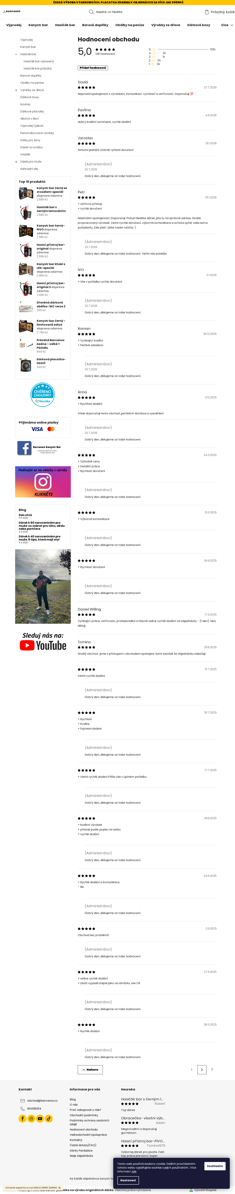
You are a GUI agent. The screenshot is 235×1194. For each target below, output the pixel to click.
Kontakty (76, 1140)
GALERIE (25, 154)
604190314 (34, 1109)
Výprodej (26, 40)
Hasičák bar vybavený (39, 61)
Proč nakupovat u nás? (85, 1110)
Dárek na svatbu (31, 147)
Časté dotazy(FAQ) (83, 1145)
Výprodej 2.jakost (31, 126)
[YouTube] (40, 1119)
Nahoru (92, 1070)
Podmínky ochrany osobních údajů (89, 1122)
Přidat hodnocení (93, 68)
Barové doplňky (30, 76)
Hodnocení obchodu (84, 1130)
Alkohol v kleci (29, 119)
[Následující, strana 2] (201, 1069)
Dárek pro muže (31, 162)
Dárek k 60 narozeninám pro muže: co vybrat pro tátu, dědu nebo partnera (42, 525)
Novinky (25, 104)
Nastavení (128, 1180)
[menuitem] (14, 25)
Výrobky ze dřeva (32, 90)
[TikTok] (49, 1119)
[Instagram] (31, 1119)
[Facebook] (23, 1119)
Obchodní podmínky (84, 1115)
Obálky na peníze (32, 83)
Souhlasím (215, 1166)
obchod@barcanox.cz (42, 1101)
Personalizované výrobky (37, 133)
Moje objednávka (81, 1156)
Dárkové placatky (32, 111)
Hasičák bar (28, 54)
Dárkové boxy (29, 97)
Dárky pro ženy (30, 140)
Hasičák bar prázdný (38, 68)
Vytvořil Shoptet (205, 1190)
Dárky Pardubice (81, 1151)
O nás (74, 1105)
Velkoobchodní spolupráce (88, 1135)
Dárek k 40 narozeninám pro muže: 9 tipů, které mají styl (40, 538)
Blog (73, 1099)
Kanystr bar (28, 47)
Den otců (25, 515)
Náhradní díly (29, 169)
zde (134, 1171)
